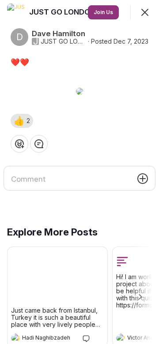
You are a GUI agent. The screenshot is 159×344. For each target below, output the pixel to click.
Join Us (103, 12)
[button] (22, 121)
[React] (19, 143)
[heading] (48, 338)
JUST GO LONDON (63, 41)
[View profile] (15, 337)
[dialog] (79, 172)
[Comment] (39, 144)
